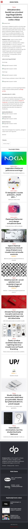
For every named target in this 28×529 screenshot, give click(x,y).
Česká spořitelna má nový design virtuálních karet (14, 221)
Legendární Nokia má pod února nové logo (14, 169)
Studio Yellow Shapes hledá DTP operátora (15, 509)
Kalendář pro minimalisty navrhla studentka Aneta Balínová (14, 431)
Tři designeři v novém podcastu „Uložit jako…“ (14, 195)
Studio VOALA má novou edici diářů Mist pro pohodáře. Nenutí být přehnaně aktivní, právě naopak (14, 399)
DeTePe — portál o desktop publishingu (16, 485)
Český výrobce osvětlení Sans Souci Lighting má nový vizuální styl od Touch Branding (14, 344)
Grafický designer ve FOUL (15, 502)
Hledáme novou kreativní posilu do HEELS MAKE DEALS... (15, 517)
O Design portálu (10, 465)
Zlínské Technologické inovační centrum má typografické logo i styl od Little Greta (14, 315)
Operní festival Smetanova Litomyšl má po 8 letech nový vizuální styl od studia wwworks (14, 250)
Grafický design (6, 143)
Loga (14, 369)
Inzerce (17, 465)
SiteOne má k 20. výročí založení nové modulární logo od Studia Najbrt (14, 283)
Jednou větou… (14, 166)
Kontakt (4, 465)
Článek (14, 7)
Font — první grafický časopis (16, 478)
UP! (14, 371)
